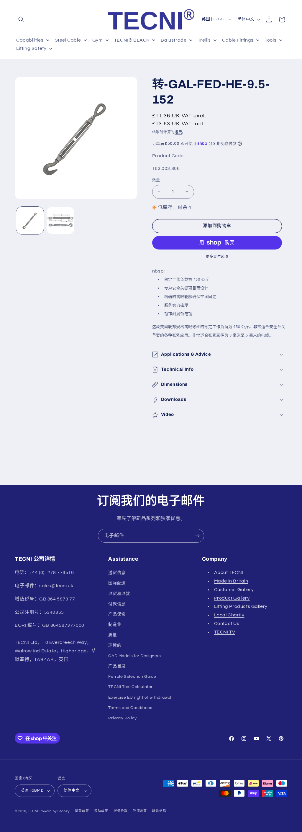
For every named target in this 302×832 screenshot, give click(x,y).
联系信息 (159, 811)
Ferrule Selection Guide (132, 677)
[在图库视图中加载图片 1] (30, 220)
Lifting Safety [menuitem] (31, 48)
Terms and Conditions (130, 708)
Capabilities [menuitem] (29, 40)
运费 (178, 132)
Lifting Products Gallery (240, 606)
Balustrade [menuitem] (173, 40)
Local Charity (229, 615)
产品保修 (116, 614)
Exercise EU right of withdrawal (139, 697)
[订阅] (197, 536)
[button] (21, 19)
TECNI (33, 811)
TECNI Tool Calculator (130, 687)
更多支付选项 (217, 257)
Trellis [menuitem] (204, 40)
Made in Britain (231, 581)
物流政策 (140, 811)
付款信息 (116, 604)
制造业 (114, 625)
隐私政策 (101, 811)
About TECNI (229, 572)
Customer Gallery (234, 589)
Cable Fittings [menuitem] (237, 40)
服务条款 (120, 811)
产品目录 (116, 666)
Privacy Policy (122, 718)
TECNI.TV (224, 632)
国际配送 (116, 583)
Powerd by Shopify (55, 811)
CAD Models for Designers (134, 656)
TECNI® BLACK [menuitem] (132, 40)
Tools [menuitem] (270, 40)
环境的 (114, 646)
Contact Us (226, 623)
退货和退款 (119, 594)
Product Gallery (232, 598)
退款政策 (82, 811)
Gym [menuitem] (97, 40)
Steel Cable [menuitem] (68, 40)
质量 (112, 635)
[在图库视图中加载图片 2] (60, 220)
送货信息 (116, 573)
